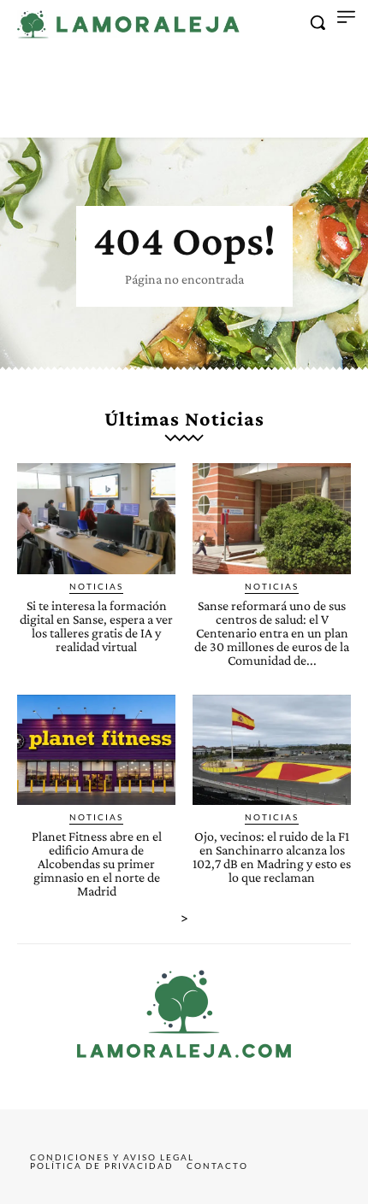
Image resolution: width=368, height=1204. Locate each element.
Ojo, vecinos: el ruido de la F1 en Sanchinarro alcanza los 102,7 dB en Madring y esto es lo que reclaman (272, 856)
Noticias (96, 586)
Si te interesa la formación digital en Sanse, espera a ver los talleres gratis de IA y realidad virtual (96, 626)
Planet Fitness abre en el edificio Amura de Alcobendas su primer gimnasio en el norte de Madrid (97, 863)
